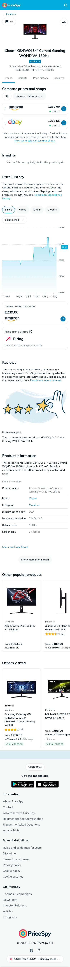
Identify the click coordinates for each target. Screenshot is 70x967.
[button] (9, 21)
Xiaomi (33, 498)
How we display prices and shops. (35, 140)
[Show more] (5, 108)
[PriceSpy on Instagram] (38, 950)
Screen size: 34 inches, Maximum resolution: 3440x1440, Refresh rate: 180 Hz (35, 68)
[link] (21, 616)
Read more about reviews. (46, 380)
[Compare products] (64, 22)
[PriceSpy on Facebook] (31, 950)
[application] (35, 262)
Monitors (11, 14)
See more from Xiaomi (15, 547)
